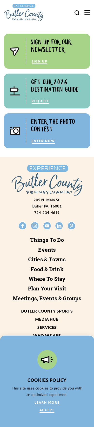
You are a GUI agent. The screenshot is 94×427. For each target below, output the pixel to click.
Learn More (47, 402)
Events (47, 249)
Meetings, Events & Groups (47, 298)
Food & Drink (47, 269)
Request (40, 101)
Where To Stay (47, 279)
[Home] (28, 12)
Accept (47, 410)
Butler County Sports (47, 311)
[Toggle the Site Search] (77, 12)
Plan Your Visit (47, 288)
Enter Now (43, 140)
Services (46, 327)
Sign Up (39, 61)
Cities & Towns (47, 259)
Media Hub (47, 319)
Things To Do (47, 240)
